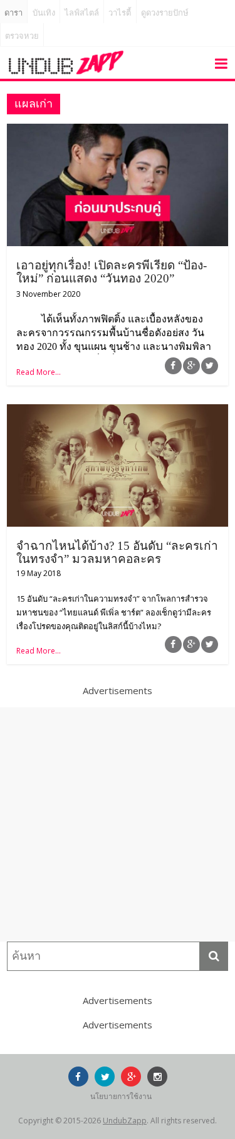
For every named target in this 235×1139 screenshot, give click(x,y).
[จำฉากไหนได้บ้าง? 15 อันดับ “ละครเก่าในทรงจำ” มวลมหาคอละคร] (117, 412)
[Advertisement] (117, 824)
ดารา (13, 12)
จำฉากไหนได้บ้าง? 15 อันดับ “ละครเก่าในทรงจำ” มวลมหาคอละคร (117, 552)
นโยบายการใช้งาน (121, 1096)
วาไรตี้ (119, 12)
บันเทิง (44, 12)
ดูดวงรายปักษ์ (165, 12)
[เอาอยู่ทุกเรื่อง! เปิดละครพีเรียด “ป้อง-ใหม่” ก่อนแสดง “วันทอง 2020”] (117, 131)
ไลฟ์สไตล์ (82, 12)
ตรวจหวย (22, 36)
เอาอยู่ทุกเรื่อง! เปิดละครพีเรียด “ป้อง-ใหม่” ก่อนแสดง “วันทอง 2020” (111, 272)
